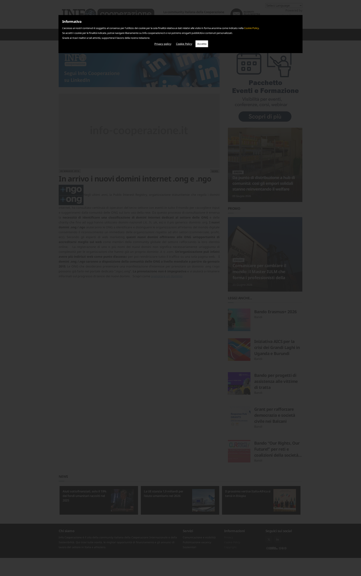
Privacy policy (162, 44)
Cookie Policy (251, 28)
